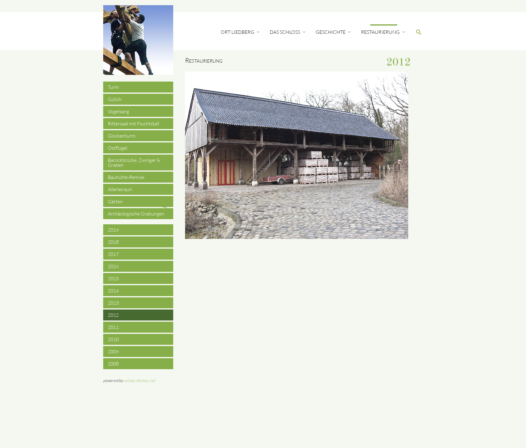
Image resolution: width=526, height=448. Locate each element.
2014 (113, 291)
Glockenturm (121, 136)
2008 (113, 364)
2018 (113, 242)
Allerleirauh (120, 189)
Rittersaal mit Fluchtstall (133, 124)
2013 (113, 303)
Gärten (115, 201)
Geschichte (334, 32)
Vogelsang (118, 111)
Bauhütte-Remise (126, 177)
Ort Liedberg (241, 32)
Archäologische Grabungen (136, 214)
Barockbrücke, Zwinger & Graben (134, 162)
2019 (113, 230)
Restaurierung (383, 32)
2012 (113, 315)
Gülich (114, 99)
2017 (113, 254)
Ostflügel (117, 148)
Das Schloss (288, 32)
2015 (113, 278)
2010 (113, 339)
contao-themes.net (139, 380)
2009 (113, 351)
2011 (113, 327)
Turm (113, 87)
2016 (113, 266)
